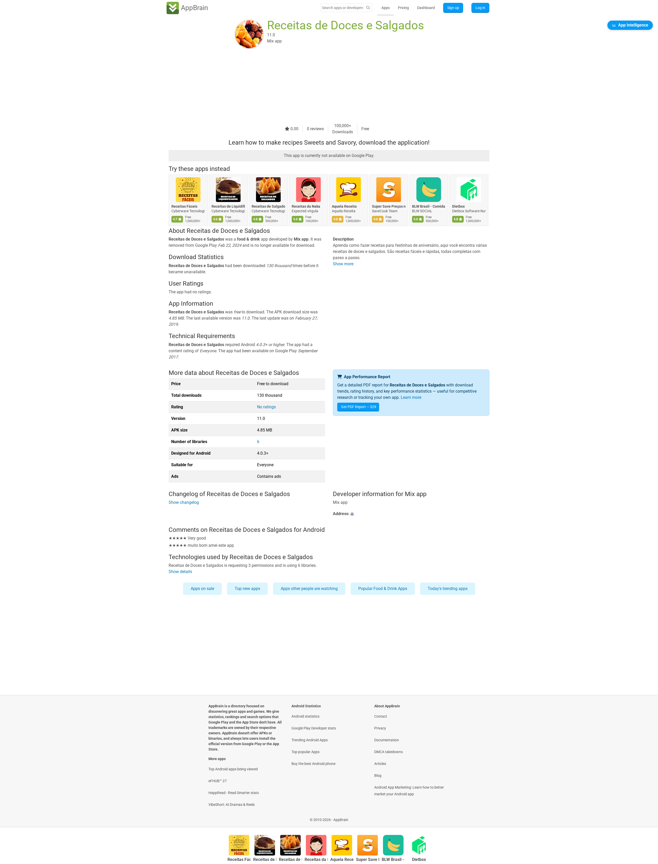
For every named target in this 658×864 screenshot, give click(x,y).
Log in (480, 8)
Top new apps (247, 588)
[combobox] (342, 8)
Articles (380, 764)
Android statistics (305, 716)
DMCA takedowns (388, 752)
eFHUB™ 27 (217, 781)
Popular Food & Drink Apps (382, 588)
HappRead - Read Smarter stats (233, 793)
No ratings (266, 406)
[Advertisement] (323, 87)
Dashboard (426, 8)
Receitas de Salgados (268, 206)
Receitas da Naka (306, 206)
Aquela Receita (344, 206)
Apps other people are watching (309, 588)
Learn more (411, 397)
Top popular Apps (305, 752)
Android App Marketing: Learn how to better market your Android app (409, 790)
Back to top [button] (645, 817)
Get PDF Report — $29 (358, 407)
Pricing (403, 8)
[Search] (368, 8)
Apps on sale (202, 588)
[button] (411, 514)
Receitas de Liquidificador (228, 206)
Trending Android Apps (309, 740)
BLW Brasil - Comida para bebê (428, 206)
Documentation (386, 740)
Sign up (453, 8)
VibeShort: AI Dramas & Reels (231, 805)
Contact (380, 716)
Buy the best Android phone (313, 764)
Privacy (380, 728)
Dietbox (458, 206)
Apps (385, 8)
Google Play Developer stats (313, 728)
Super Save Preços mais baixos (388, 206)
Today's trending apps (448, 588)
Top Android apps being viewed (233, 769)
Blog (377, 775)
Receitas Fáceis (184, 206)
